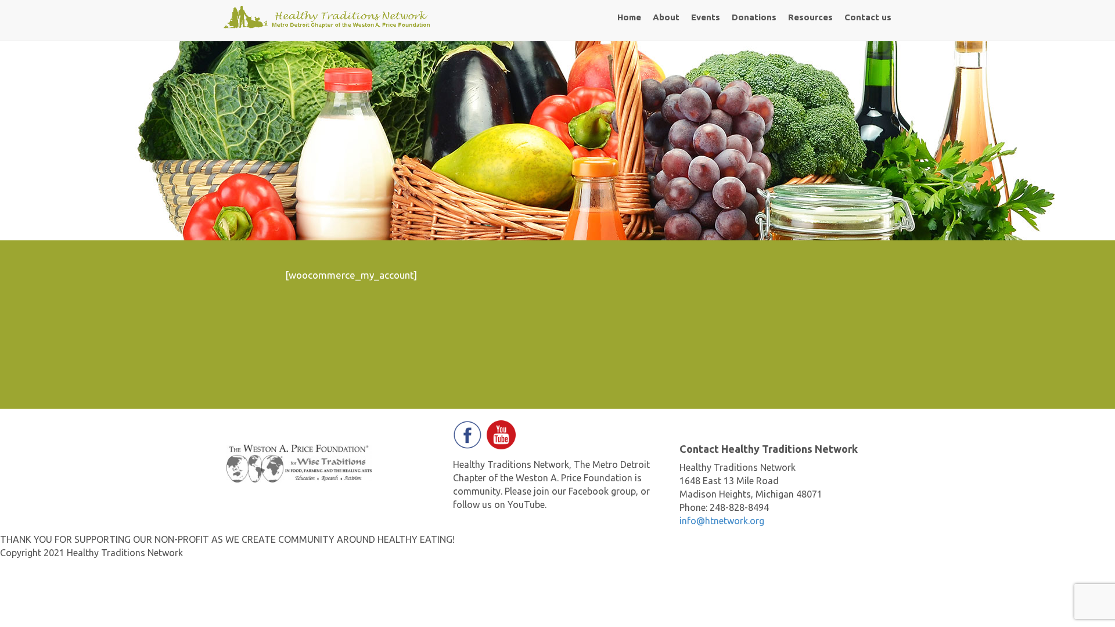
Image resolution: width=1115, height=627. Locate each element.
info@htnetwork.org (721, 521)
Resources (810, 17)
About (666, 17)
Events (705, 17)
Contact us (867, 17)
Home (629, 17)
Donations (754, 17)
